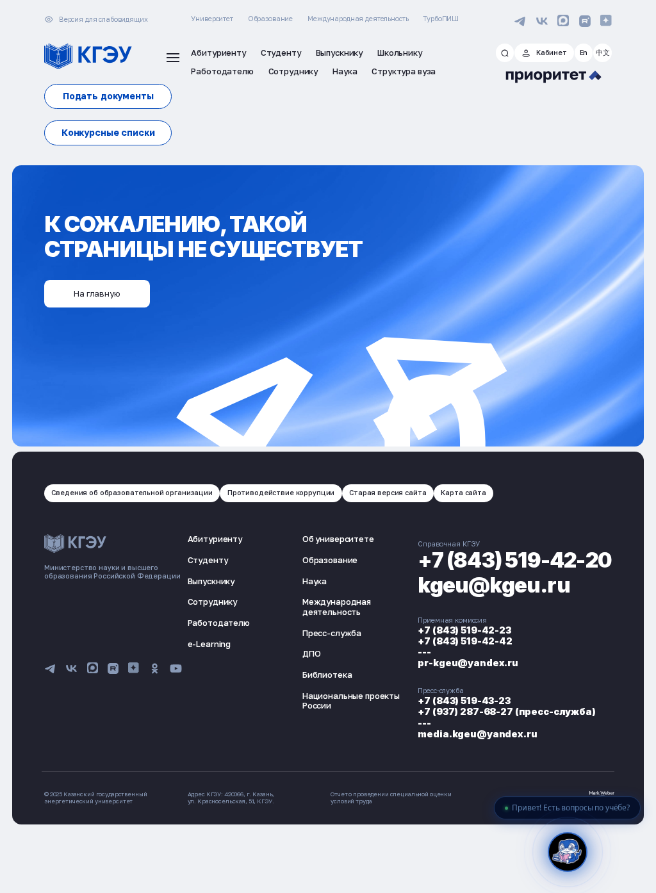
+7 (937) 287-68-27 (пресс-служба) (506, 711)
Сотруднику (213, 601)
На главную (97, 293)
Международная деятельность (358, 18)
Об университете (338, 539)
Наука (314, 581)
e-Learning (209, 644)
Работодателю (219, 623)
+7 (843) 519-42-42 (465, 640)
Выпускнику (211, 581)
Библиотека (327, 674)
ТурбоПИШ (441, 18)
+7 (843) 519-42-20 (515, 560)
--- (424, 651)
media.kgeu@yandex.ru (477, 733)
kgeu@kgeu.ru (494, 585)
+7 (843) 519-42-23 (464, 630)
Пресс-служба (331, 633)
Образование (270, 18)
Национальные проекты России (351, 700)
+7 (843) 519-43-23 (464, 700)
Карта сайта (463, 492)
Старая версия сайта (387, 492)
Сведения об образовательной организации (131, 492)
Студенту (208, 560)
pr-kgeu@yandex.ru (468, 662)
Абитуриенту (215, 539)
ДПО (311, 653)
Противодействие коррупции (280, 492)
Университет (212, 18)
